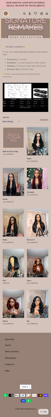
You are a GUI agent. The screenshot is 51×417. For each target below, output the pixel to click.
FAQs (7, 371)
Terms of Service (12, 351)
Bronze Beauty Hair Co (28, 409)
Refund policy (10, 358)
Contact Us (9, 364)
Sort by (6, 117)
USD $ (25, 387)
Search (8, 345)
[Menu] (46, 13)
